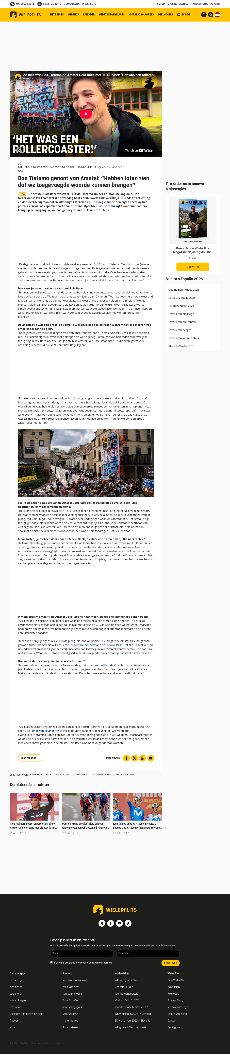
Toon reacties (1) (30, 758)
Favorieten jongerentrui (183, 338)
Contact (172, 1021)
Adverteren (174, 987)
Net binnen (57, 14)
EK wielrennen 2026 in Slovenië (132, 1021)
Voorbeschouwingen (141, 14)
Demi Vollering (70, 1014)
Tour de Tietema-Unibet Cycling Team (114, 774)
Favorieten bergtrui (180, 330)
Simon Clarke (114, 645)
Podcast (14, 1021)
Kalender (89, 14)
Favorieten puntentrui (182, 322)
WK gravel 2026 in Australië (130, 1027)
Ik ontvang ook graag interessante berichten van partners (82, 963)
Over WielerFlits (176, 980)
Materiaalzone (25, 4)
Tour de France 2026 (126, 994)
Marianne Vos (70, 1021)
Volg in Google (112, 167)
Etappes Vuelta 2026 (181, 306)
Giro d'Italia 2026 (124, 987)
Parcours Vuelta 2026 (181, 298)
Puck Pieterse (70, 1027)
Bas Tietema (106, 206)
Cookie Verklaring (177, 1014)
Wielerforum (16, 994)
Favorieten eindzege (181, 314)
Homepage (16, 980)
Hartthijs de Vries (109, 665)
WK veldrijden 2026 (126, 980)
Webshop (73, 14)
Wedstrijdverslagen (112, 14)
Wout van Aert (70, 987)
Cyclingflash (175, 1027)
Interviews (15, 1007)
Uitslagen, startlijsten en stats (26, 1014)
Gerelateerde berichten (29, 785)
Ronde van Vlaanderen (44, 731)
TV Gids (186, 14)
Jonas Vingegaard (73, 1007)
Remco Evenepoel (72, 994)
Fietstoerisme (52, 4)
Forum (161, 4)
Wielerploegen (18, 1000)
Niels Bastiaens (36, 167)
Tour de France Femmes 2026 (131, 1007)
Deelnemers (165, 14)
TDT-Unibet (82, 774)
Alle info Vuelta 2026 (181, 346)
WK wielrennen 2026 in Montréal (133, 1014)
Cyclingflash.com (179, 4)
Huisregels (173, 994)
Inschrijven (170, 963)
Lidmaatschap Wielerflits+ (80, 4)
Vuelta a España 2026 (127, 1000)
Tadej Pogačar (70, 1000)
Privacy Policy (175, 1000)
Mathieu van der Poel (74, 980)
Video (13, 1027)
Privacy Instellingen (178, 1007)
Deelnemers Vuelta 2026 (183, 289)
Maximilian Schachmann (86, 645)
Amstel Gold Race (41, 774)
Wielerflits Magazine (206, 4)
